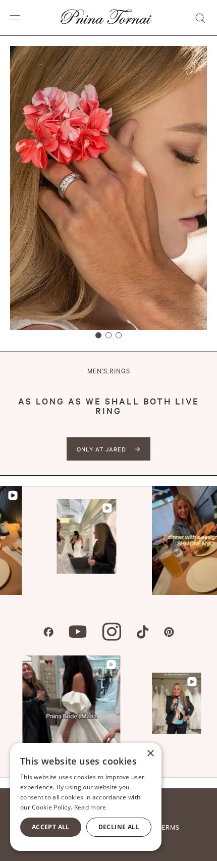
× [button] (150, 753)
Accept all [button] (51, 827)
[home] (103, 17)
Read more (90, 807)
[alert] (85, 797)
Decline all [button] (118, 827)
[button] (15, 18)
